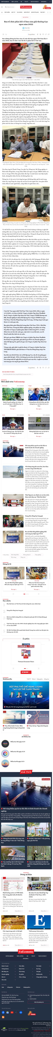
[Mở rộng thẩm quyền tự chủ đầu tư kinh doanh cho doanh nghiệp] (26, 791)
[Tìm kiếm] (5, 7)
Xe (21, 1)
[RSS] (3, 1016)
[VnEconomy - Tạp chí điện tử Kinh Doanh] (26, 951)
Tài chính (19, 12)
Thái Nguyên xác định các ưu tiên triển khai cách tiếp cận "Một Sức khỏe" (37, 496)
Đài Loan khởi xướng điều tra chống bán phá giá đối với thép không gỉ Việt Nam (27, 617)
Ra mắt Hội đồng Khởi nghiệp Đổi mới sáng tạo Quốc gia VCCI (36, 533)
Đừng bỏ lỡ (7, 564)
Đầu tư (13, 12)
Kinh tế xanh (35, 12)
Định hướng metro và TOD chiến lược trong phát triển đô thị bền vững (13, 894)
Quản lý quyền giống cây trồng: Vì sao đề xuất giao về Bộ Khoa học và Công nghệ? (13, 404)
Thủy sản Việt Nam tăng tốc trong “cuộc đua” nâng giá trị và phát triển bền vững (36, 584)
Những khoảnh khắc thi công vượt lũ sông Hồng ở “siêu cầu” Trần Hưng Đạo (12, 840)
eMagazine (46, 678)
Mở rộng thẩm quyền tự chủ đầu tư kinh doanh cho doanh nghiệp (36, 446)
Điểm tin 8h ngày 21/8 (17, 761)
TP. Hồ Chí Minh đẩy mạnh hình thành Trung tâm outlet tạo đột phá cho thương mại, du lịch (27, 630)
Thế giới (29, 385)
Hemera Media (24, 1028)
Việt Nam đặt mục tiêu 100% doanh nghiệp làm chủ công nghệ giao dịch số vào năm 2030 (27, 624)
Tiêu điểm (7, 12)
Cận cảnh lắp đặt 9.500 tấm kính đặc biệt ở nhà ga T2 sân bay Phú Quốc (12, 864)
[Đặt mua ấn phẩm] (47, 7)
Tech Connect (35, 1)
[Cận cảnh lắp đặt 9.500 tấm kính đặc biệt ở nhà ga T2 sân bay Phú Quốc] (13, 853)
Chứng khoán (5, 1)
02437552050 (33, 998)
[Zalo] (20, 1012)
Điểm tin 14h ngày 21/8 (17, 741)
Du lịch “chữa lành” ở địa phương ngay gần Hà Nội (38, 839)
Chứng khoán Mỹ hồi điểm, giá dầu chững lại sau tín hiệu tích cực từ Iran (39, 404)
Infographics (40, 678)
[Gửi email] (43, 34)
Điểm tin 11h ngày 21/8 (17, 751)
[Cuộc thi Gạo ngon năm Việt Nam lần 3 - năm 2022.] (26, 43)
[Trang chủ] (2, 12)
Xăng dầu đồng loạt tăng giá (34, 516)
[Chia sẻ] (49, 34)
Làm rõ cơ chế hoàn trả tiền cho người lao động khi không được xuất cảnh (38, 864)
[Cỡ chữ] (6, 34)
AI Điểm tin (26, 736)
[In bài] (3, 34)
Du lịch (3, 415)
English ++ (44, 1)
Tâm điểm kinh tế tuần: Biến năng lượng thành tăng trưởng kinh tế (14, 727)
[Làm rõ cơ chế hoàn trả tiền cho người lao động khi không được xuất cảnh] (39, 853)
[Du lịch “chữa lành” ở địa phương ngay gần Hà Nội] (39, 829)
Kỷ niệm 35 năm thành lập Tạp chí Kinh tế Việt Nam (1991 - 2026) (38, 894)
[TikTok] (16, 1012)
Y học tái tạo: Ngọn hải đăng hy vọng (37, 726)
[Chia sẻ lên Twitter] (40, 34)
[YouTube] (12, 1012)
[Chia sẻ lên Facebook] (38, 34)
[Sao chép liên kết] (46, 34)
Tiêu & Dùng (14, 1)
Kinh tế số (27, 12)
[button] (39, 594)
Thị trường (43, 12)
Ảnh (3, 987)
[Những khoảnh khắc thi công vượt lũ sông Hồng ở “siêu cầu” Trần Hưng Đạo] (13, 829)
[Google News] (31, 34)
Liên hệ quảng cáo (39, 1001)
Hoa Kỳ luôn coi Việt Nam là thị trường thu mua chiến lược (24, 603)
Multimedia (7, 679)
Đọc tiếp (6, 442)
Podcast (34, 678)
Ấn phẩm (25, 638)
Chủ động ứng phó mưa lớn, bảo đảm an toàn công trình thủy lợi (36, 467)
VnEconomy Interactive (36, 931)
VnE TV (26, 1)
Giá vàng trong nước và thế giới (12, 931)
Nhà (29, 415)
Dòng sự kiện (26, 874)
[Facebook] (3, 1012)
